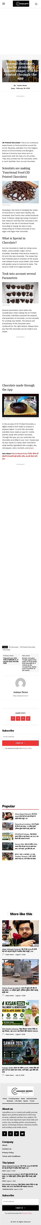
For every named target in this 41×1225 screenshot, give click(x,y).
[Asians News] (20, 683)
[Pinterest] (23, 718)
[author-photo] (3, 954)
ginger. (31, 448)
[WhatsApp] (28, 718)
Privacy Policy (26, 748)
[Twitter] (18, 718)
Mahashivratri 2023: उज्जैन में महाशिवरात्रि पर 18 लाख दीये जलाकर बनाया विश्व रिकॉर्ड (10, 660)
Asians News (22, 85)
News (20, 48)
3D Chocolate (13, 647)
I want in (19, 743)
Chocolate (6, 650)
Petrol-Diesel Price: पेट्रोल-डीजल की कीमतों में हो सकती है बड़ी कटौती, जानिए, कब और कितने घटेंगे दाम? (20, 456)
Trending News (7, 1189)
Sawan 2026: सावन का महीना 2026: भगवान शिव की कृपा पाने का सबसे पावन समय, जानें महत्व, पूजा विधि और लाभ (26, 846)
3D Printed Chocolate (27, 647)
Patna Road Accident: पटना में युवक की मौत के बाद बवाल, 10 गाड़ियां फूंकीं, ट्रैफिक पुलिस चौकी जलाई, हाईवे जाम (27, 826)
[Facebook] (13, 718)
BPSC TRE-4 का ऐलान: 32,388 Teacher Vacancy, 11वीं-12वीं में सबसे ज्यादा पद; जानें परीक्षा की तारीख (25, 856)
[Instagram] (10, 1133)
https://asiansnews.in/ (20, 696)
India (4, 1171)
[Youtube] (22, 1133)
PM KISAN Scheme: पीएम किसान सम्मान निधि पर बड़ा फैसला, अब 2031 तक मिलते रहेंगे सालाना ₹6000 (26, 836)
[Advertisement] (20, 28)
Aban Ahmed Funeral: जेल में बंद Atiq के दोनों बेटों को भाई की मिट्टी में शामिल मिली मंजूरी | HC (26, 816)
